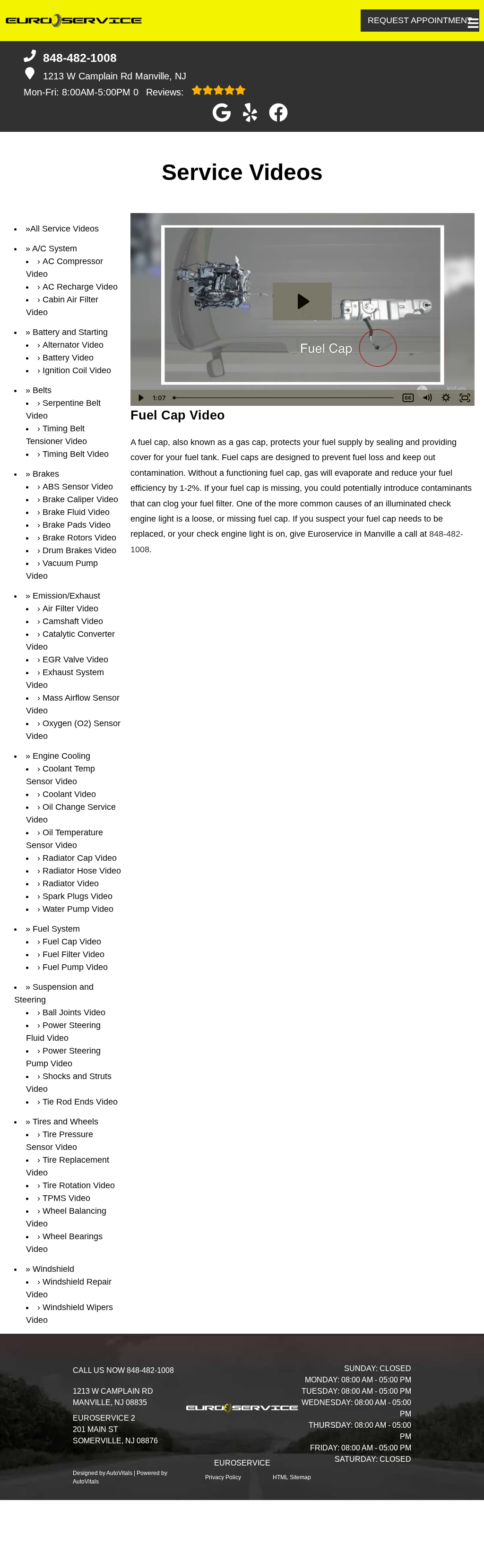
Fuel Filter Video (73, 954)
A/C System (54, 248)
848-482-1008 (150, 1370)
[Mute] (427, 398)
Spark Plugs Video (77, 896)
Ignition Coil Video (77, 370)
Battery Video (68, 357)
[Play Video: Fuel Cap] (302, 301)
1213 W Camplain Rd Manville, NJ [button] (114, 76)
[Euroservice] (76, 20)
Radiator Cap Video (80, 858)
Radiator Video (71, 883)
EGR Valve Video (75, 659)
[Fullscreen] (465, 398)
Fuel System (56, 929)
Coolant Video (69, 794)
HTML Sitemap (292, 1477)
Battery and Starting (70, 332)
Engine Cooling (61, 756)
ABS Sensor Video (78, 486)
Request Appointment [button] (420, 20)
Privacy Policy (223, 1477)
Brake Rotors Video (79, 537)
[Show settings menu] (446, 398)
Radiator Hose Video (82, 870)
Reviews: (160, 92)
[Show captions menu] (408, 398)
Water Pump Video (78, 909)
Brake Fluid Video (76, 512)
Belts (42, 390)
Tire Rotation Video (79, 1185)
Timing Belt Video (76, 454)
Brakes (46, 474)
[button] (221, 112)
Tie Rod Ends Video (80, 1101)
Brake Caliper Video (80, 499)
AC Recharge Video (80, 287)
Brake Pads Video (77, 525)
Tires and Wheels (65, 1121)
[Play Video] (139, 398)
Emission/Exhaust (66, 595)
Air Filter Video (70, 608)
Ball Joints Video (74, 1012)
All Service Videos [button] (64, 228)
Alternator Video (73, 345)
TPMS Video (66, 1198)
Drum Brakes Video (79, 550)
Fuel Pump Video (75, 967)
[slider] (284, 398)
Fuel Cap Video (72, 941)
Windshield (53, 1269)
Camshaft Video (73, 621)
